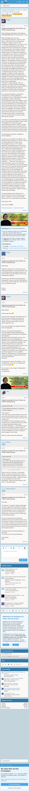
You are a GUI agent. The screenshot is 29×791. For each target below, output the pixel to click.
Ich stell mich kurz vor (9, 693)
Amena (6, 582)
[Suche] (27, 1)
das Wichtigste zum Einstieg (16, 246)
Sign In (5, 644)
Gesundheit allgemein (12, 598)
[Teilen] (25, 26)
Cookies (4, 765)
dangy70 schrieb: (7, 406)
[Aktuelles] (23, 1)
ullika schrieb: (6, 456)
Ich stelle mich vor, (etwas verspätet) (14, 603)
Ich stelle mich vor (17, 604)
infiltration (19, 14)
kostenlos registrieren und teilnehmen (18, 248)
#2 (26, 258)
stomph (25, 707)
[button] (3, 548)
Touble (6, 590)
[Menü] (2, 1)
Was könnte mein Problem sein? (15, 582)
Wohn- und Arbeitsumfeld (9, 681)
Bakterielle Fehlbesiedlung (13, 590)
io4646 (6, 598)
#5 (26, 448)
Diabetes (6, 691)
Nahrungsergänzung (8, 676)
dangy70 (5, 14)
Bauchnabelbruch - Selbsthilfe (11, 683)
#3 (26, 302)
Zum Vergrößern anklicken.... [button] (14, 469)
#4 (26, 397)
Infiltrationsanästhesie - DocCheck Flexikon (13, 208)
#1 (26, 25)
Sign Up (15, 644)
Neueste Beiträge (6, 669)
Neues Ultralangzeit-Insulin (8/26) (11, 688)
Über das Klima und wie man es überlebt (13, 678)
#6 (26, 494)
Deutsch (10, 765)
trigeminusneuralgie (6, 15)
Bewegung (6, 686)
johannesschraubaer (9, 604)
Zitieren (25, 210)
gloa (15, 14)
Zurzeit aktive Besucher (7, 651)
